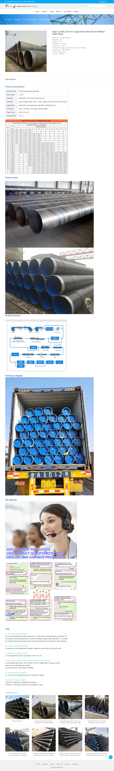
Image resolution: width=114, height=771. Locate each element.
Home (37, 11)
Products (44, 11)
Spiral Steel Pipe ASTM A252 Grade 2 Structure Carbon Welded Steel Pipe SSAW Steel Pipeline (97, 722)
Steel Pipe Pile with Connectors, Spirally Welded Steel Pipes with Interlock (70, 722)
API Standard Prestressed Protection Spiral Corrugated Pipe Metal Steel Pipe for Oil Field (17, 754)
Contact (76, 11)
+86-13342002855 (29, 1)
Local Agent (67, 11)
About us (59, 11)
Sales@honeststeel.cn (14, 1)
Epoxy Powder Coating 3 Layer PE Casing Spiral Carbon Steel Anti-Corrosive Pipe (70, 754)
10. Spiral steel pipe (30, 19)
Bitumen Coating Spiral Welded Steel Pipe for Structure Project (44, 754)
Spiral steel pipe (17, 721)
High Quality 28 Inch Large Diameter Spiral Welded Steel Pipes (43, 722)
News (52, 11)
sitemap (75, 764)
